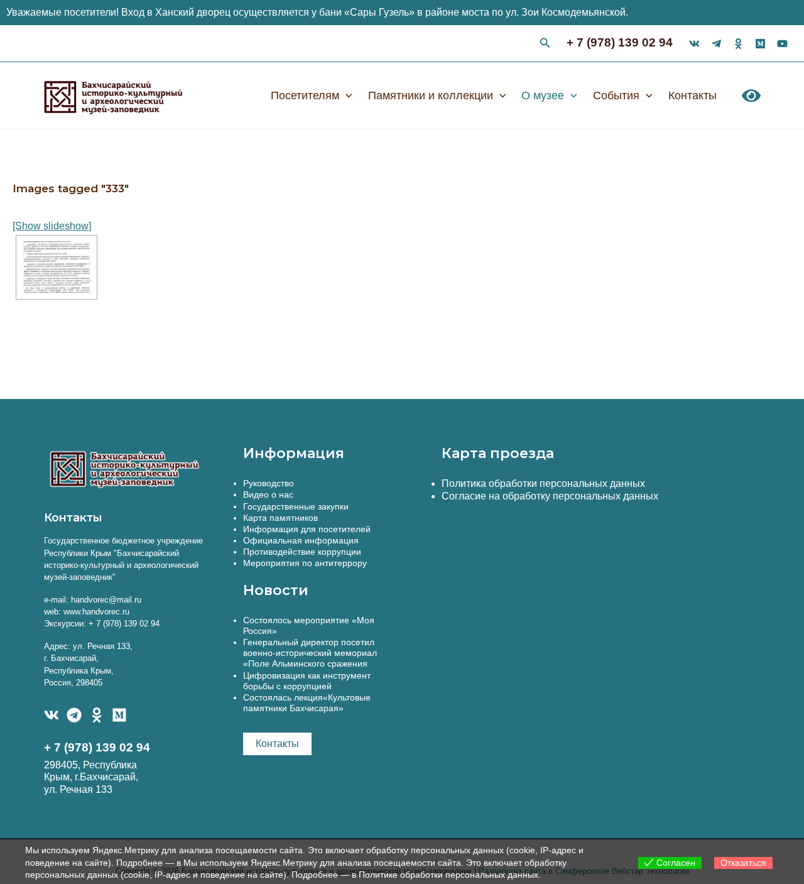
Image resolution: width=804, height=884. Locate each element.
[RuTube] (782, 44)
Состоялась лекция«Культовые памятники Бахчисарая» (307, 702)
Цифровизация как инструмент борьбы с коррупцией (307, 680)
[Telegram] (74, 715)
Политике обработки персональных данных (448, 875)
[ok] (738, 44)
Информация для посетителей (307, 529)
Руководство (268, 483)
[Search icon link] (545, 44)
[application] (345, 95)
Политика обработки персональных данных (543, 483)
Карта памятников (280, 518)
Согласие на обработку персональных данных (550, 496)
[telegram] (716, 44)
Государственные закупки (296, 506)
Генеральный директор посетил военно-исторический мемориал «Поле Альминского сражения (310, 652)
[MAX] (119, 715)
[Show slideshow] (52, 226)
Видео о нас (268, 494)
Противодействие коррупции (302, 552)
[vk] (694, 44)
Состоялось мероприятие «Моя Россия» (308, 625)
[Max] (760, 44)
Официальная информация (301, 540)
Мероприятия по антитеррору (305, 563)
